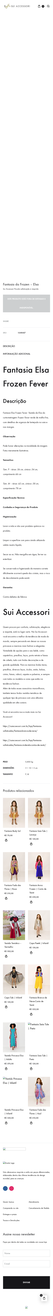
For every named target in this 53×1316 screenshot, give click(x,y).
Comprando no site (10, 1208)
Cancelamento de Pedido (39, 1208)
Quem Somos (8, 1202)
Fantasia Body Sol (12, 831)
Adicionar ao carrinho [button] (6, 958)
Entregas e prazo (10, 1214)
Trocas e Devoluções (11, 1220)
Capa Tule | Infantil (13, 997)
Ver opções (6, 841)
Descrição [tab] (9, 346)
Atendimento (34, 1202)
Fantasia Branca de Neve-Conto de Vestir (38, 1001)
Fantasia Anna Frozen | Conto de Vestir (37, 889)
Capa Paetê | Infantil (38, 943)
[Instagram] (11, 1188)
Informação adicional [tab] (16, 353)
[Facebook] (5, 1188)
